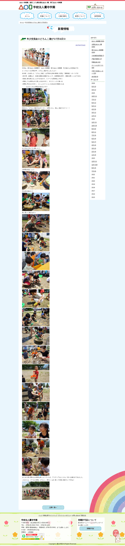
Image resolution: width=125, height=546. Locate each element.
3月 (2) (94, 148)
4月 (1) (94, 90)
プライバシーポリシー (64, 515)
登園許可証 (90, 528)
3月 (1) (94, 112)
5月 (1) (94, 106)
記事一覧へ (53, 507)
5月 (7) (94, 142)
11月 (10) (94, 165)
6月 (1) (94, 103)
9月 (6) (94, 129)
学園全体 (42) (96, 62)
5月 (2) (94, 86)
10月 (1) (94, 96)
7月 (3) (94, 135)
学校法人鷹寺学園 (44, 7)
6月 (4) (94, 138)
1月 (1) (94, 116)
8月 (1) (94, 132)
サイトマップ (53, 515)
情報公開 (46, 515)
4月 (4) (94, 145)
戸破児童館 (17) (97, 59)
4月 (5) (94, 109)
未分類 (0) (95, 76)
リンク (41, 515)
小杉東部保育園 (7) (98, 55)
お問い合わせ (97, 7)
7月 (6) (94, 171)
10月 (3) (94, 125)
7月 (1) (94, 99)
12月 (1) (94, 161)
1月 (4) (94, 155)
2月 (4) (94, 151)
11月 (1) (94, 122)
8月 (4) (94, 168)
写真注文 (83, 515)
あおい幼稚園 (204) (98, 41)
